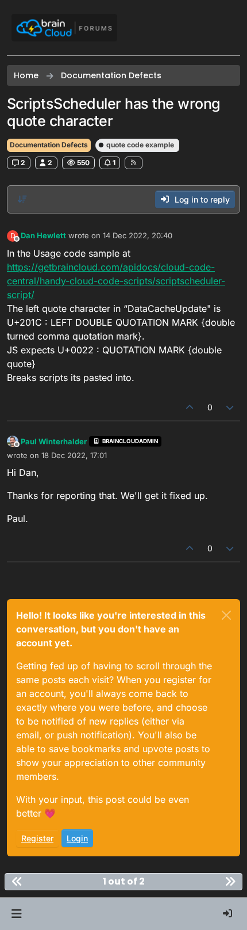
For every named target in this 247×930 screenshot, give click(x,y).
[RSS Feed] (133, 163)
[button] (16, 913)
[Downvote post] (230, 407)
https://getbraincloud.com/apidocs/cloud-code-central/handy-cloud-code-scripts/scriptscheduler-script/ (116, 280)
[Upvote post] (189, 407)
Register (37, 838)
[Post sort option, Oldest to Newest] (22, 199)
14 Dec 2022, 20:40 (137, 235)
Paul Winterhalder (54, 441)
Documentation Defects (49, 144)
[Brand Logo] (64, 27)
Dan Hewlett (43, 235)
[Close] (226, 615)
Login (77, 838)
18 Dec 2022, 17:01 (74, 455)
